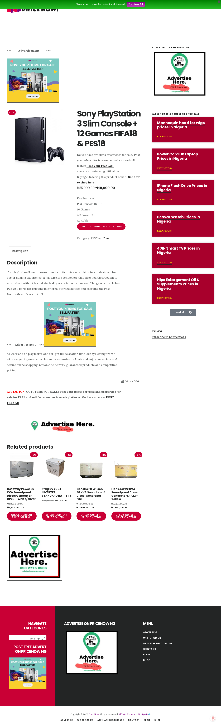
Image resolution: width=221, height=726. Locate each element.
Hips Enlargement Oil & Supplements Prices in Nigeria (178, 284)
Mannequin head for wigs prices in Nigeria (181, 125)
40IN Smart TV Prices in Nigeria (178, 250)
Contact (149, 649)
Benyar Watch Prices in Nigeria (178, 219)
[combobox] (27, 637)
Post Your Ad (135, 4)
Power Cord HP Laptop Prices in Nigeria (177, 156)
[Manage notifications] (213, 718)
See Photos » (164, 136)
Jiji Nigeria (143, 714)
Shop (146, 660)
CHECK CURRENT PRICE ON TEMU (101, 226)
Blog (146, 654)
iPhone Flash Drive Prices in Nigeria (182, 187)
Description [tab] (20, 250)
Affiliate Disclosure (157, 643)
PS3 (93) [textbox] (36, 639)
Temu (106, 238)
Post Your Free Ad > (100, 166)
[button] (183, 312)
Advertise (150, 632)
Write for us (152, 638)
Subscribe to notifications (169, 337)
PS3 (93, 238)
